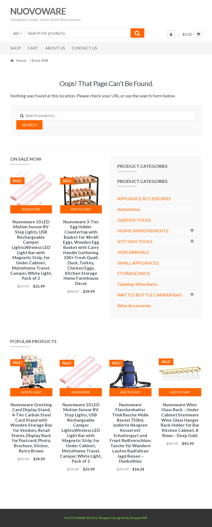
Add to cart (81, 209)
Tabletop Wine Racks (137, 284)
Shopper (105, 518)
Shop (15, 48)
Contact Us (84, 48)
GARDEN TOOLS (134, 220)
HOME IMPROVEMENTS (142, 230)
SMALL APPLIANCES (138, 262)
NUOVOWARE (38, 11)
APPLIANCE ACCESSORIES (144, 198)
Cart (33, 48)
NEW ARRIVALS (133, 252)
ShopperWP (138, 518)
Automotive (128, 209)
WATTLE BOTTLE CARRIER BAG (149, 294)
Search (29, 124)
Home (21, 60)
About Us (55, 48)
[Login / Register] (170, 34)
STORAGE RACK (133, 273)
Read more (31, 209)
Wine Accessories (134, 305)
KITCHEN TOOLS (134, 241)
